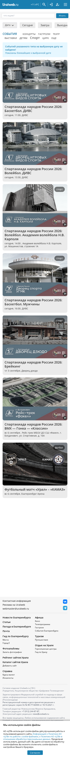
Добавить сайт (10, 665)
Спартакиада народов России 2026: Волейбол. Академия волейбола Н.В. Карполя (35, 235)
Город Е (6, 643)
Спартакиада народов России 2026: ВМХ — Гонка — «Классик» (34, 426)
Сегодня (27, 25)
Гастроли (44, 34)
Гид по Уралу (41, 652)
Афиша (39, 617)
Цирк (45, 38)
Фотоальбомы (11, 648)
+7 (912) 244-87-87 (30, 711)
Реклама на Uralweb (14, 604)
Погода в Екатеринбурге (17, 626)
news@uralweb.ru (41, 714)
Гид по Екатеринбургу (16, 636)
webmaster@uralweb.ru (16, 608)
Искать (62, 15)
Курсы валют (9, 674)
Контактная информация (17, 600)
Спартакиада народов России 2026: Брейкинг (34, 364)
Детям (23, 38)
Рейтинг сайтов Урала (15, 657)
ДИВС (25, 115)
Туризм (39, 636)
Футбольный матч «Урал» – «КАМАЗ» (35, 489)
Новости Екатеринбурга (17, 617)
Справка (7, 671)
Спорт (35, 38)
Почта (6, 631)
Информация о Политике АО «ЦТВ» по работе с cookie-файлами (32, 735)
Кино (37, 621)
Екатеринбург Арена (32, 493)
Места (6, 639)
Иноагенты (8, 678)
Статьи (7, 622)
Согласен (35, 752)
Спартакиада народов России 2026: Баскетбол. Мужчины (34, 302)
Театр (56, 34)
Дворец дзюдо (29, 370)
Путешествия (41, 639)
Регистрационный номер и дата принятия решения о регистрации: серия (29, 703)
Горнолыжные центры (45, 648)
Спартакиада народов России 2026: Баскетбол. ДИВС (34, 109)
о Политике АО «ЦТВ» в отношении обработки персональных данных (32, 738)
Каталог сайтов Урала (15, 662)
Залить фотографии (12, 652)
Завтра (45, 25)
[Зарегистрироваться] (57, 4)
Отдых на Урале (44, 645)
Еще (53, 38)
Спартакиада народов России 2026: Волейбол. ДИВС (34, 171)
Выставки (11, 38)
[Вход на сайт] (51, 4)
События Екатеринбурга (46, 630)
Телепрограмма (42, 624)
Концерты (29, 34)
